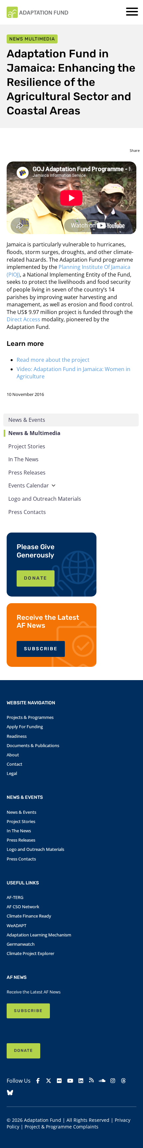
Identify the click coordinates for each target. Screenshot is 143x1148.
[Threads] (123, 1081)
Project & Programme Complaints (61, 1126)
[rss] (91, 1081)
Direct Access (23, 319)
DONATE (35, 578)
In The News (23, 459)
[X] (48, 1081)
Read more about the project (53, 359)
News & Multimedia (34, 433)
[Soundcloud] (102, 1081)
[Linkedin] (80, 1081)
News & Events (26, 419)
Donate (23, 1050)
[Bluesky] (10, 1093)
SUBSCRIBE (41, 649)
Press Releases (27, 472)
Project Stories (26, 446)
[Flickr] (59, 1081)
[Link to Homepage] (37, 12)
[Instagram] (112, 1081)
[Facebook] (38, 1081)
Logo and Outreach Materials (44, 498)
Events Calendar (28, 485)
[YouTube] (70, 1081)
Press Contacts (27, 512)
